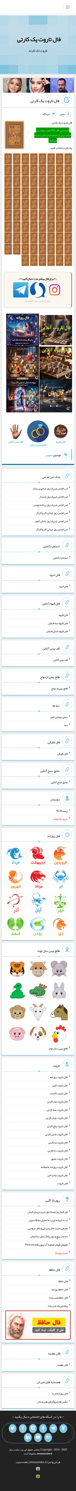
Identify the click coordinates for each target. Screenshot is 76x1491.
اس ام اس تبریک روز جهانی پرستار (50, 488)
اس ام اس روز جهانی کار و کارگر (52, 513)
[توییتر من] (13, 1428)
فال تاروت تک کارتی (57, 1101)
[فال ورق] (22, 396)
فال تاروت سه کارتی (57, 1109)
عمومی (48, 455)
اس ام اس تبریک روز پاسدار (53, 496)
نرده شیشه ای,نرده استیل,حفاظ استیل (48, 1220)
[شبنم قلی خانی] (15, 86)
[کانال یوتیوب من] (38, 1437)
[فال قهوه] (55, 364)
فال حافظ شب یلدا (58, 1297)
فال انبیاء (63, 586)
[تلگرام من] (53, 1428)
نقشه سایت (22, 1462)
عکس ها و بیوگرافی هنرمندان (52, 1401)
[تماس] (23, 1428)
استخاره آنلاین (60, 557)
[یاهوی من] (63, 1428)
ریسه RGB (62, 810)
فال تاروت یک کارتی (39, 39)
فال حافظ (63, 1281)
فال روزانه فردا (60, 1393)
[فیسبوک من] (43, 1428)
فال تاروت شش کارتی (56, 1134)
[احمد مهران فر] (62, 86)
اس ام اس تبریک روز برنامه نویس (50, 504)
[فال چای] (55, 396)
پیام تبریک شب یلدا (58, 1305)
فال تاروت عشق (59, 1158)
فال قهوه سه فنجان (58, 623)
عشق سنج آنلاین (59, 782)
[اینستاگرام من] (33, 1428)
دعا (66, 725)
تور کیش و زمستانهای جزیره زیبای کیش (48, 1212)
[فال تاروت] (55, 331)
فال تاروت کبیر (60, 1085)
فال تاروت (62, 1183)
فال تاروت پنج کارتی (57, 1126)
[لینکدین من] (28, 1437)
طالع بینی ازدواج (59, 688)
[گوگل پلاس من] (48, 1437)
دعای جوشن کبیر (59, 717)
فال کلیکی (62, 753)
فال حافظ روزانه (60, 1289)
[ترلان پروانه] (38, 86)
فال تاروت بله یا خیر (57, 1175)
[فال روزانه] (22, 331)
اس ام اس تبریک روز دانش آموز (51, 521)
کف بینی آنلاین (60, 660)
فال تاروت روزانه (59, 1077)
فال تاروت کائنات (59, 1093)
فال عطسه (62, 1365)
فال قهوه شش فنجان (57, 631)
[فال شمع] (22, 364)
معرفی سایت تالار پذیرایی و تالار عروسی (48, 1228)
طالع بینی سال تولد (58, 1048)
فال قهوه (63, 615)
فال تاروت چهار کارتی (57, 1118)
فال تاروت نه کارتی (58, 1142)
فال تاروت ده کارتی (58, 1150)
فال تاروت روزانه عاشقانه (54, 1167)
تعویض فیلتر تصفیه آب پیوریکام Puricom (46, 1244)
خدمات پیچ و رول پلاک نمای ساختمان (49, 1236)
